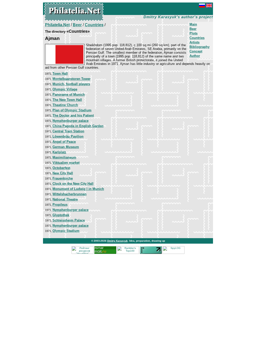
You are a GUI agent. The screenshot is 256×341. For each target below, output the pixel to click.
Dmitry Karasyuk (117, 240)
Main (193, 24)
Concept (196, 51)
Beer (193, 29)
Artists (195, 42)
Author (195, 56)
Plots (194, 33)
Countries (197, 38)
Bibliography (200, 47)
